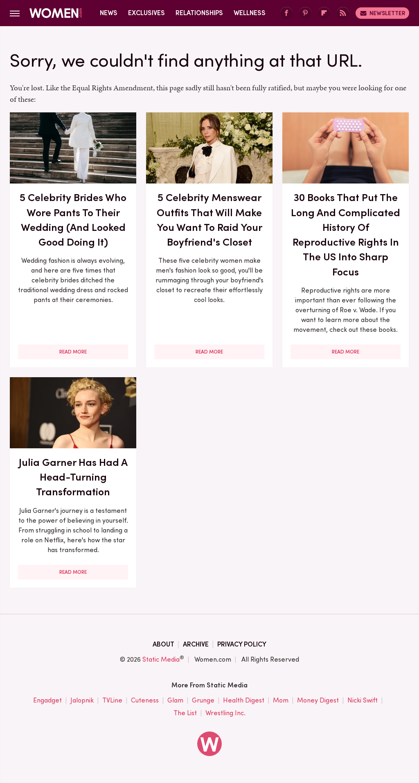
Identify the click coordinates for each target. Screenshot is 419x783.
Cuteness (145, 700)
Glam (175, 700)
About (163, 644)
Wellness (250, 13)
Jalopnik (82, 700)
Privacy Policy (241, 644)
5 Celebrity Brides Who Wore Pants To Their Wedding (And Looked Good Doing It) (73, 219)
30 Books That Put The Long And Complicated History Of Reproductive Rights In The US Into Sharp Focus (345, 234)
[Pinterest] (305, 13)
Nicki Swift (362, 700)
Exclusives (146, 13)
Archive (196, 644)
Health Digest (243, 700)
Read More (73, 352)
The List (185, 713)
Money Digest (318, 700)
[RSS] (343, 13)
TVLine (112, 700)
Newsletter (387, 13)
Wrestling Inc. (225, 713)
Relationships (199, 13)
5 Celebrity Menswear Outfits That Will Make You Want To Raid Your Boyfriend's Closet (209, 219)
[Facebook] (286, 13)
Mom (280, 700)
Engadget (47, 700)
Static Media (161, 659)
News (108, 13)
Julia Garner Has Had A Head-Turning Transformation (73, 477)
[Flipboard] (324, 13)
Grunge (203, 700)
